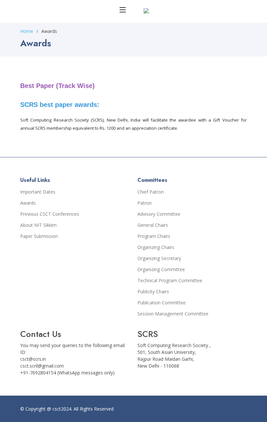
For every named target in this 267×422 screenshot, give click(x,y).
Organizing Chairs (155, 247)
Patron (144, 203)
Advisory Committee (158, 214)
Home (26, 31)
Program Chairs (153, 236)
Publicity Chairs (153, 291)
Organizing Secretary (159, 258)
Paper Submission (39, 236)
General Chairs (152, 225)
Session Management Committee (172, 314)
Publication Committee (161, 302)
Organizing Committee (161, 269)
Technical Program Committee (169, 280)
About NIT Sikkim (38, 225)
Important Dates (37, 192)
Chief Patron (150, 192)
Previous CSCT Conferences (49, 214)
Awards (28, 203)
